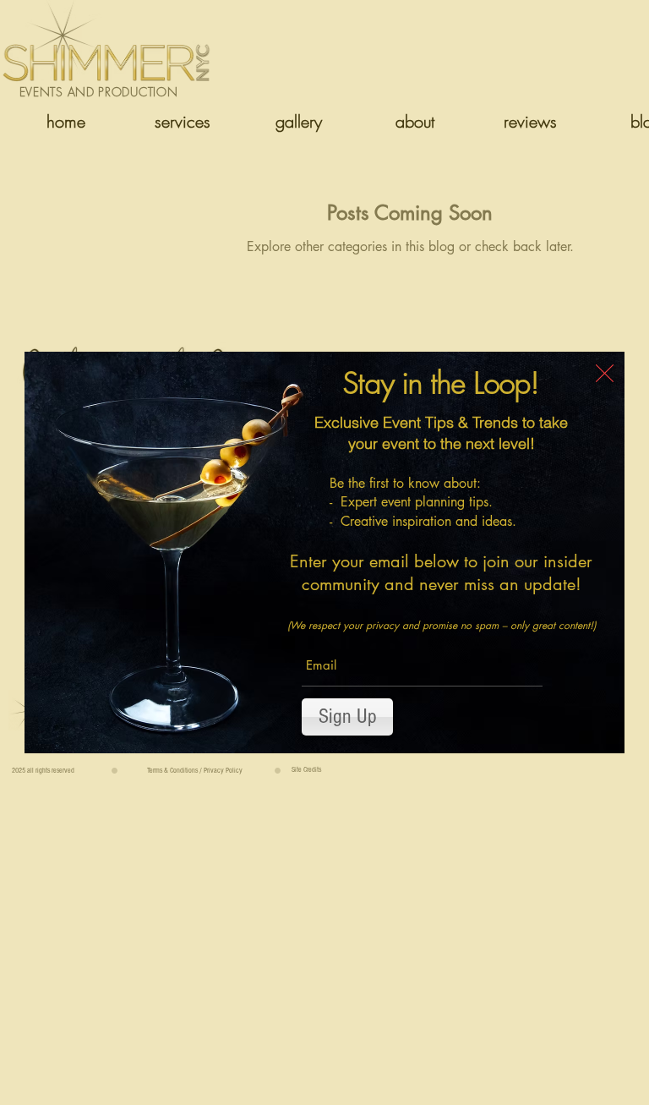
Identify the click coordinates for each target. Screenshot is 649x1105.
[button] (604, 373)
